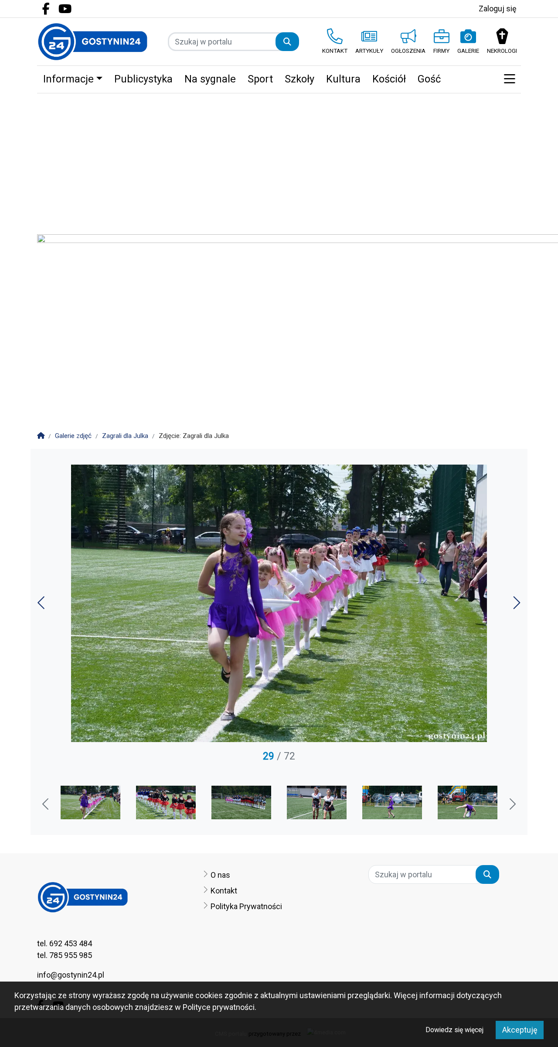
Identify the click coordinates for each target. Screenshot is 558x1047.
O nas (220, 874)
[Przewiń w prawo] (511, 804)
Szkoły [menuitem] (299, 79)
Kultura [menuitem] (343, 79)
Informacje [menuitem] (68, 79)
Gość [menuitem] (429, 79)
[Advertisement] (279, 159)
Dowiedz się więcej (454, 1030)
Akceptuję (520, 1029)
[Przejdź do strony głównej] (92, 41)
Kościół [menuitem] (389, 79)
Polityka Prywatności (246, 906)
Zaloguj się (498, 8)
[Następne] (516, 605)
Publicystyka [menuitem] (143, 79)
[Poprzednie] (42, 605)
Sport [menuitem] (260, 79)
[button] (509, 79)
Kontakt (224, 890)
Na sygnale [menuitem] (210, 79)
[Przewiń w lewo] (46, 804)
